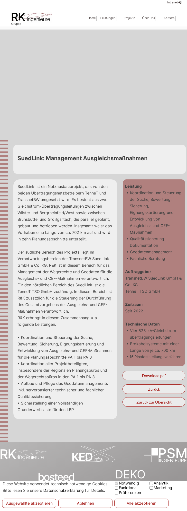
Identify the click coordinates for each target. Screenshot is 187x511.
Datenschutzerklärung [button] (63, 490)
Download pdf (154, 375)
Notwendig (129, 483)
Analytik (161, 483)
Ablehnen (85, 503)
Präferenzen (130, 492)
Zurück (154, 389)
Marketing (163, 487)
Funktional (128, 487)
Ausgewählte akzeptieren (29, 503)
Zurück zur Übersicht (154, 402)
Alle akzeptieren (141, 503)
